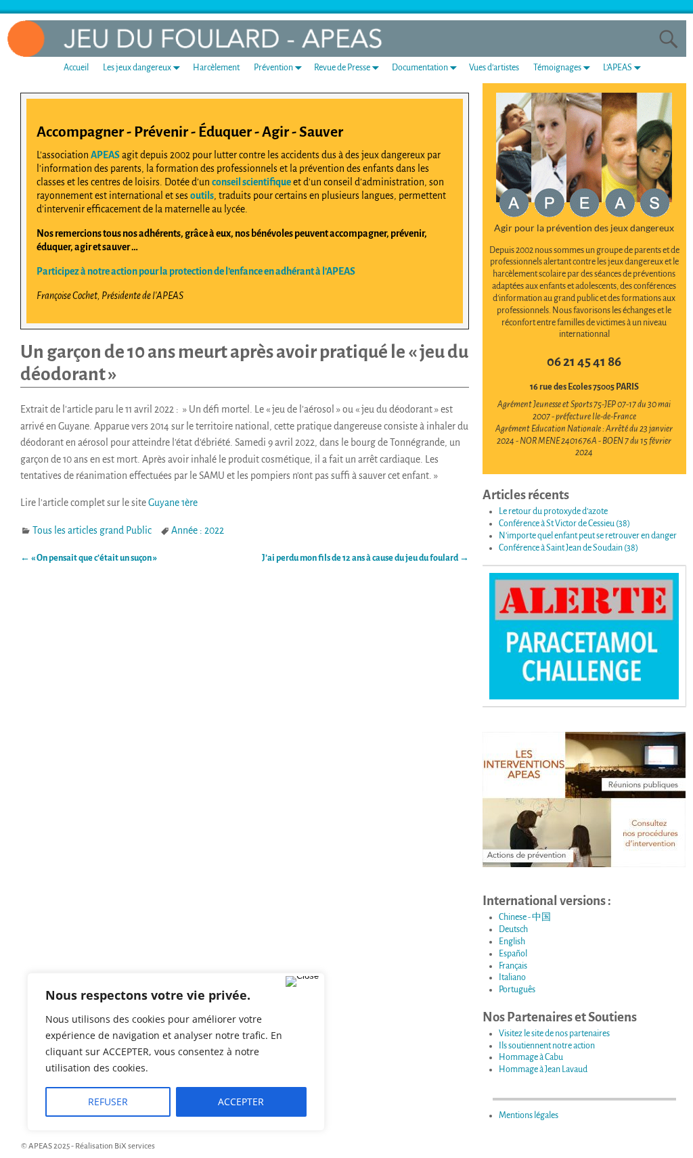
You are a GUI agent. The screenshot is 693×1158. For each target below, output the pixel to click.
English (512, 941)
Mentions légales (528, 1115)
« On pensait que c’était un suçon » (88, 558)
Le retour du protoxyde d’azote (553, 511)
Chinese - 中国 (525, 917)
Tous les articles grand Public (92, 530)
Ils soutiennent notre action (547, 1045)
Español (513, 953)
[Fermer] (302, 981)
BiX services (134, 1146)
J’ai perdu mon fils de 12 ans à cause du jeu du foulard (365, 558)
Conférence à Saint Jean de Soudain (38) (568, 548)
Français (513, 966)
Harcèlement (216, 67)
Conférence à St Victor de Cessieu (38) (564, 523)
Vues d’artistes (494, 67)
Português (517, 989)
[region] (176, 1052)
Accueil (76, 67)
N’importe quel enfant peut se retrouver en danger (588, 535)
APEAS (105, 154)
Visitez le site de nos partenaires (554, 1033)
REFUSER (108, 1101)
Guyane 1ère (173, 502)
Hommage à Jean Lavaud (543, 1069)
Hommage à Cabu (531, 1057)
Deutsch (513, 929)
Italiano (512, 977)
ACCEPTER (241, 1101)
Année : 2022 (197, 530)
